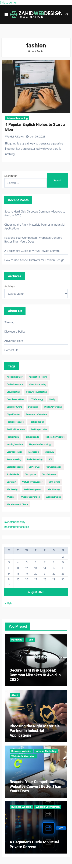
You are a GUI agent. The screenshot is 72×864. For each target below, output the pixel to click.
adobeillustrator (15, 376)
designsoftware (14, 406)
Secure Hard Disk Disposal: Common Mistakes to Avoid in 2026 (35, 675)
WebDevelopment (33, 489)
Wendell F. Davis (14, 136)
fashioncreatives (15, 421)
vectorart (11, 482)
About (14, 695)
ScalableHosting (15, 466)
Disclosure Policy (14, 331)
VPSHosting (54, 482)
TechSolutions (49, 474)
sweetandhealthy (14, 522)
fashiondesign (37, 421)
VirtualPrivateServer (32, 482)
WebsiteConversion (30, 497)
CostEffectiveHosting (36, 391)
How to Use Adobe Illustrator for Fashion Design (34, 260)
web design (12, 489)
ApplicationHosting (38, 376)
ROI (50, 459)
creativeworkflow (15, 399)
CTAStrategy (37, 399)
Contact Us (11, 350)
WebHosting (54, 489)
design (52, 399)
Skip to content (9, 2)
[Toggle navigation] (6, 14)
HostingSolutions (15, 444)
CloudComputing (37, 384)
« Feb (8, 603)
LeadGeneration (14, 451)
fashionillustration (16, 429)
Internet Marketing (17, 118)
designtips (33, 406)
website (11, 497)
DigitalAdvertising (53, 406)
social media (13, 474)
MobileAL (49, 451)
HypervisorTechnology (40, 444)
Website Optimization (23, 756)
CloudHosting (13, 391)
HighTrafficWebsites (54, 436)
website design (53, 497)
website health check (17, 504)
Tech (30, 639)
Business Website (21, 751)
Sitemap (9, 322)
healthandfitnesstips (16, 526)
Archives (9, 286)
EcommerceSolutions (36, 414)
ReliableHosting (34, 459)
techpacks (30, 474)
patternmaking (14, 459)
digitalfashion (13, 414)
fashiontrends (32, 436)
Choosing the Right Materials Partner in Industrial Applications (35, 731)
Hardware (16, 639)
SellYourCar (34, 466)
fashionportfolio (39, 429)
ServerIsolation (53, 466)
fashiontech (13, 436)
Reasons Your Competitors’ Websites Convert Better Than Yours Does (35, 786)
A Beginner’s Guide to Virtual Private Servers (32, 250)
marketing (33, 451)
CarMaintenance (15, 384)
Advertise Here (13, 340)
